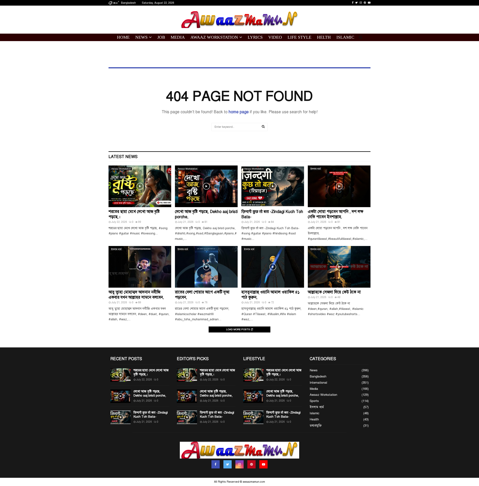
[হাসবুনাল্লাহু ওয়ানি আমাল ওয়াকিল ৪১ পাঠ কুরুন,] (272, 267)
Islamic (345, 37)
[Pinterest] (251, 464)
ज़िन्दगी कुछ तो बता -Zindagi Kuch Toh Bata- (150, 415)
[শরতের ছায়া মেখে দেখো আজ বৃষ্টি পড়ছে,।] (140, 186)
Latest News (123, 156)
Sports (314, 401)
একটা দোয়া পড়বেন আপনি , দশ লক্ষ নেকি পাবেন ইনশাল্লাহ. (335, 214)
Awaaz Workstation (214, 37)
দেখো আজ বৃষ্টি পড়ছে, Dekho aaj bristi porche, (149, 393)
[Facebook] (215, 464)
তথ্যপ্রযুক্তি (316, 426)
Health (314, 419)
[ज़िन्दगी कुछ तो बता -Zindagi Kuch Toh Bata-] (272, 186)
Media (178, 37)
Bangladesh (318, 376)
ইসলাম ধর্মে (316, 169)
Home (123, 37)
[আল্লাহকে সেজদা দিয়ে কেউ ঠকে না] (339, 267)
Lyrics (255, 37)
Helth (324, 37)
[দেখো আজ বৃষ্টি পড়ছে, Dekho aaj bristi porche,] (206, 186)
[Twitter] (227, 464)
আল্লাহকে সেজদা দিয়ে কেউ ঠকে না (334, 292)
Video (275, 37)
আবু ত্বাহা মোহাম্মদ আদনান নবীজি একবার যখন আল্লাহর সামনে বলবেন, (136, 295)
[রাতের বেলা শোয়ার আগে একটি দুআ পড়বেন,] (206, 267)
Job (161, 37)
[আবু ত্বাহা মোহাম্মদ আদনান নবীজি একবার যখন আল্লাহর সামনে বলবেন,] (140, 267)
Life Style (299, 37)
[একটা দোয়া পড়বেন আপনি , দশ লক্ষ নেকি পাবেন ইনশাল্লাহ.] (339, 186)
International (318, 383)
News (141, 37)
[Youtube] (263, 464)
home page (239, 111)
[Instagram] (239, 464)
